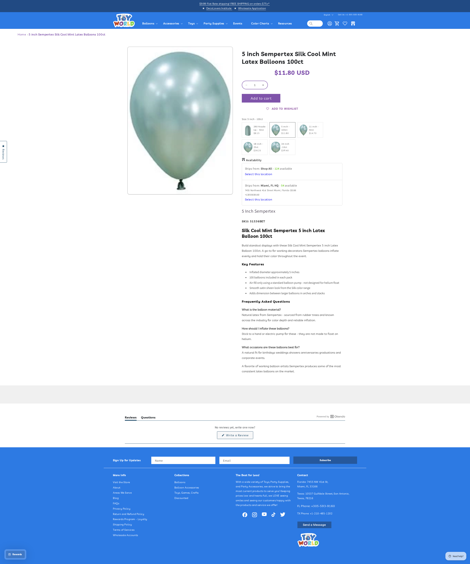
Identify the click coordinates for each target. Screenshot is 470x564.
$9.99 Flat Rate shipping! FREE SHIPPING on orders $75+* (234, 3)
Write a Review (239, 436)
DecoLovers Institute (219, 8)
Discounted (181, 498)
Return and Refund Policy (128, 514)
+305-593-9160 (323, 506)
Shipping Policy (122, 524)
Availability (254, 160)
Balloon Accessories (186, 487)
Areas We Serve (122, 492)
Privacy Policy (121, 508)
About (116, 487)
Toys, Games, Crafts (186, 492)
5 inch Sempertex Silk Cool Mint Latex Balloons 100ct (67, 34)
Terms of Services (123, 529)
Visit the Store (121, 482)
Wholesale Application (252, 8)
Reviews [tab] (131, 418)
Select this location (258, 174)
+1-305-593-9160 (354, 14)
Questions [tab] (148, 418)
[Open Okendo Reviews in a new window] (331, 416)
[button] (150, 23)
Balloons (179, 482)
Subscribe (325, 460)
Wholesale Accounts (125, 535)
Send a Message (314, 525)
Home (22, 34)
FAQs (116, 503)
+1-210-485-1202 (321, 513)
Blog (116, 498)
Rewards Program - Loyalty (130, 519)
